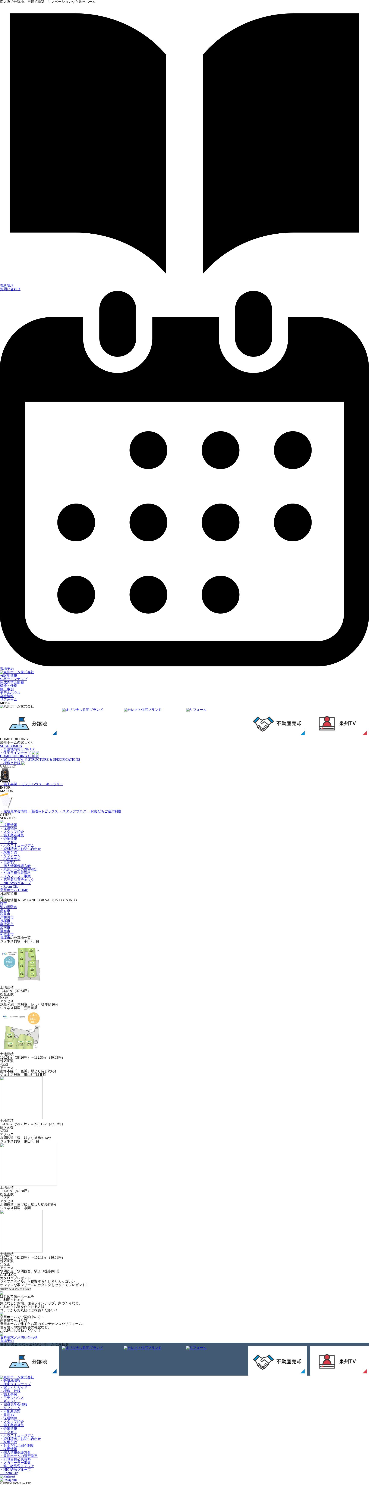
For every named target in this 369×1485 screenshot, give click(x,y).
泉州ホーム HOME (14, 890)
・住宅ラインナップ (15, 1384)
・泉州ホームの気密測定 (19, 869)
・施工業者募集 (12, 835)
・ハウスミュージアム (17, 845)
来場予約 (7, 668)
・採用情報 (8, 825)
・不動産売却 (10, 859)
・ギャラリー (53, 784)
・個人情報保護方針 (15, 866)
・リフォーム (10, 855)
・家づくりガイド (13, 1387)
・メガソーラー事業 (15, 876)
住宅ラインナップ (13, 679)
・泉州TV (7, 862)
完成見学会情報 (12, 682)
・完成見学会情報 (14, 811)
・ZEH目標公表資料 (15, 873)
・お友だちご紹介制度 (104, 811)
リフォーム (8, 699)
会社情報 (7, 696)
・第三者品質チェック (17, 879)
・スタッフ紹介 (12, 832)
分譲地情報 (8, 675)
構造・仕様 (8, 686)
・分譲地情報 (10, 1380)
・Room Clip (9, 886)
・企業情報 (8, 838)
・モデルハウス (30, 784)
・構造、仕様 (10, 1391)
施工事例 (7, 689)
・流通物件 (8, 828)
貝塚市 (5, 938)
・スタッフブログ (73, 811)
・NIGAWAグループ (15, 883)
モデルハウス (10, 692)
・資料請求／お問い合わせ (20, 849)
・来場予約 (8, 852)
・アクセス (8, 842)
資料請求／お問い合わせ (19, 1337)
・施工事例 (9, 784)
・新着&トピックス (43, 811)
